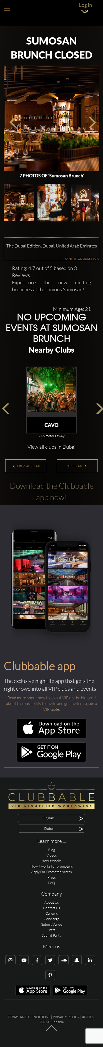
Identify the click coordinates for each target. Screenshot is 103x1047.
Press (52, 877)
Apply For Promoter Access (51, 872)
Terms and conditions (29, 1017)
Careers (52, 913)
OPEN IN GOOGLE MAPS (82, 258)
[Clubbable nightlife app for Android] (51, 761)
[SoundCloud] (63, 960)
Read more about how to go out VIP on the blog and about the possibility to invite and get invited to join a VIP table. (51, 703)
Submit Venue (51, 924)
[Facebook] (37, 960)
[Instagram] (11, 960)
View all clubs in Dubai (52, 447)
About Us (51, 902)
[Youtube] (24, 960)
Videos (51, 855)
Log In (85, 5)
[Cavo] (51, 392)
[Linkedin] (90, 960)
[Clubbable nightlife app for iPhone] (51, 737)
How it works (52, 861)
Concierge (51, 919)
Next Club (74, 466)
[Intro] (51, 1030)
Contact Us (51, 908)
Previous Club (28, 466)
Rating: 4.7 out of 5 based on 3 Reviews (44, 272)
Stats (51, 930)
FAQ (51, 883)
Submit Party (51, 935)
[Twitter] (50, 960)
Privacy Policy (66, 1017)
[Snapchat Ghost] (77, 960)
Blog (51, 850)
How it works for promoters (51, 866)
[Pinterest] (50, 975)
